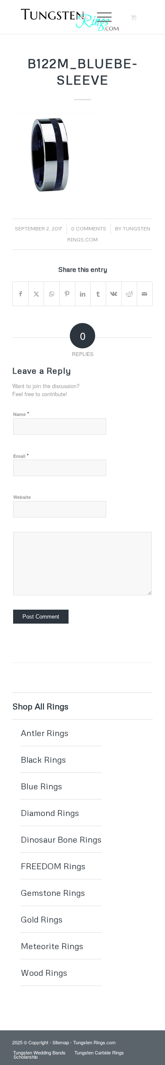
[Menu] (100, 17)
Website (22, 497)
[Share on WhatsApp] (51, 294)
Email (21, 456)
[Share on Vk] (113, 294)
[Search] (80, 17)
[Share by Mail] (144, 294)
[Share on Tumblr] (98, 294)
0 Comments (88, 228)
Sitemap (60, 1042)
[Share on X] (36, 294)
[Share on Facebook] (20, 294)
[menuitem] (80, 17)
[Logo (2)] (68, 17)
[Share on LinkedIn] (83, 294)
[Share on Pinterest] (67, 294)
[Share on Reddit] (129, 294)
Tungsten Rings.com (94, 1042)
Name (21, 414)
